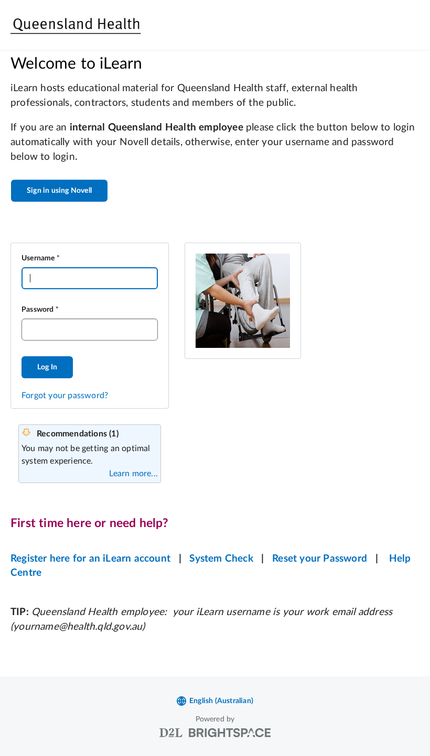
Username (38, 258)
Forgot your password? (65, 395)
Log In (47, 367)
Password (38, 309)
